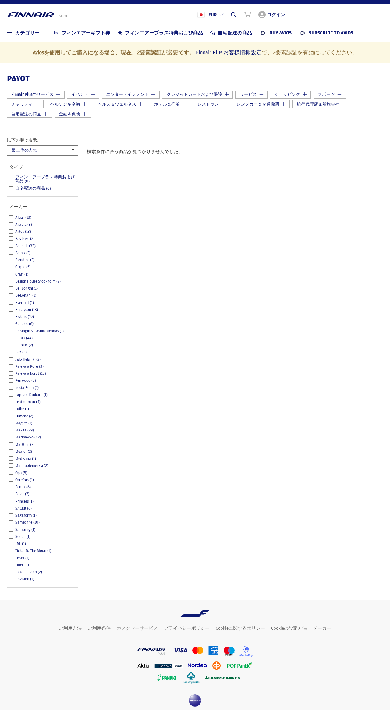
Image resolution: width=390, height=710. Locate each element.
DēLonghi (25, 295)
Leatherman (28, 402)
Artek (23, 231)
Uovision (24, 579)
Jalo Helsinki (28, 359)
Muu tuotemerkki (31, 465)
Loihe (22, 409)
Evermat (24, 303)
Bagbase (24, 238)
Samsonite (27, 522)
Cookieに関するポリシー (240, 628)
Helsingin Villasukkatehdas (39, 331)
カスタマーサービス (137, 628)
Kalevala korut (30, 373)
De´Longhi (26, 288)
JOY (21, 352)
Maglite (23, 423)
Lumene (24, 416)
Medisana (25, 458)
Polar (22, 494)
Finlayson (26, 310)
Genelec (24, 324)
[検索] (234, 15)
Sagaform (26, 515)
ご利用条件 (99, 628)
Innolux (24, 345)
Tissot (22, 558)
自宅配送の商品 (33, 188)
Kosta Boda (27, 388)
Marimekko (28, 437)
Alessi (23, 217)
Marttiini (24, 444)
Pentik (23, 487)
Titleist (22, 565)
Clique (22, 267)
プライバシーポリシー (187, 628)
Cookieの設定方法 (289, 628)
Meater (23, 451)
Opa (21, 473)
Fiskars (24, 317)
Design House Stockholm (38, 281)
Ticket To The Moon (33, 551)
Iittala (24, 338)
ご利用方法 (70, 628)
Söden (22, 537)
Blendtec (24, 260)
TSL (20, 544)
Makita (24, 430)
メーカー (322, 628)
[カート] (247, 15)
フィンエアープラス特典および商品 (45, 179)
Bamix (22, 253)
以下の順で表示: (22, 140)
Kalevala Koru (29, 366)
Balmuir (25, 246)
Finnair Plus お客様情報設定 (229, 52)
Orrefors (24, 480)
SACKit (23, 508)
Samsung (25, 530)
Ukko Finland (28, 572)
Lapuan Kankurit (31, 395)
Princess (24, 501)
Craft (21, 274)
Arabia (23, 224)
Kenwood (25, 380)
